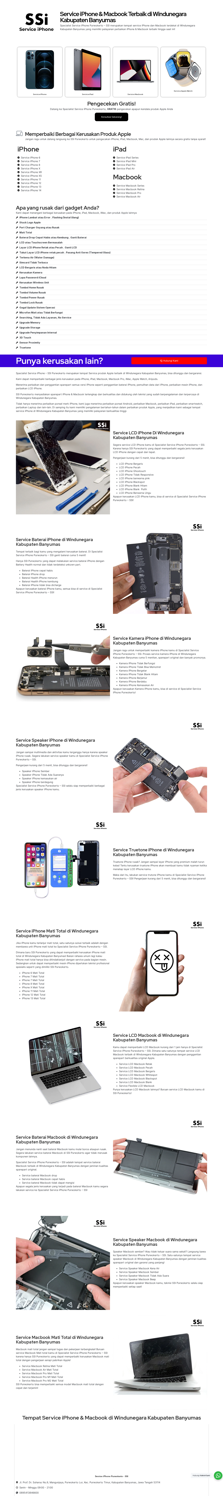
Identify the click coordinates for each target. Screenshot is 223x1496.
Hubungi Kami (170, 360)
